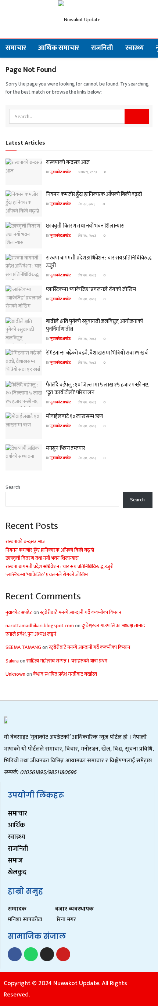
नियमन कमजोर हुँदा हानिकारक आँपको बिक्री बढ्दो (94, 194)
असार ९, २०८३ (87, 172)
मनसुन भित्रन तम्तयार (65, 448)
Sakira (12, 661)
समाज (15, 860)
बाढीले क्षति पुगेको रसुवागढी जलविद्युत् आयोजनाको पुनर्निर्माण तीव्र (94, 325)
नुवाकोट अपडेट (60, 172)
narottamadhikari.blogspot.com (40, 625)
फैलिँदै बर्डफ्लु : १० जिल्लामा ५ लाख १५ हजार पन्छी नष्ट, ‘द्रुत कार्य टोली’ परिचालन (97, 388)
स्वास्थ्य (134, 48)
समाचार (16, 48)
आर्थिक (16, 825)
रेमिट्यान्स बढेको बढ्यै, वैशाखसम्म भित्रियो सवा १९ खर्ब (97, 352)
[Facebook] (15, 954)
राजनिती (102, 48)
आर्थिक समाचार (58, 48)
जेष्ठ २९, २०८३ (86, 204)
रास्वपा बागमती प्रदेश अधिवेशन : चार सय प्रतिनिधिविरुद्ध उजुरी (98, 261)
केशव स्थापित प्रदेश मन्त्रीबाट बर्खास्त (65, 674)
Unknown (15, 674)
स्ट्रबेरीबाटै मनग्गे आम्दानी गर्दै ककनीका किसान (80, 612)
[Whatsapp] (31, 954)
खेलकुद (17, 872)
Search (13, 487)
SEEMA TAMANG (23, 647)
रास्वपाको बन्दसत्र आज (67, 162)
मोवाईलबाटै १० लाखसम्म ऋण (74, 416)
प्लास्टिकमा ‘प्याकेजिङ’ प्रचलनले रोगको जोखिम (91, 289)
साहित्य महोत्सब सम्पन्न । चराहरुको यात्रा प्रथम (66, 661)
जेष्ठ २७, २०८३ (86, 236)
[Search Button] (137, 116)
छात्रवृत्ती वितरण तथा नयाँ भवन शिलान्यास (85, 225)
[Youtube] (63, 954)
